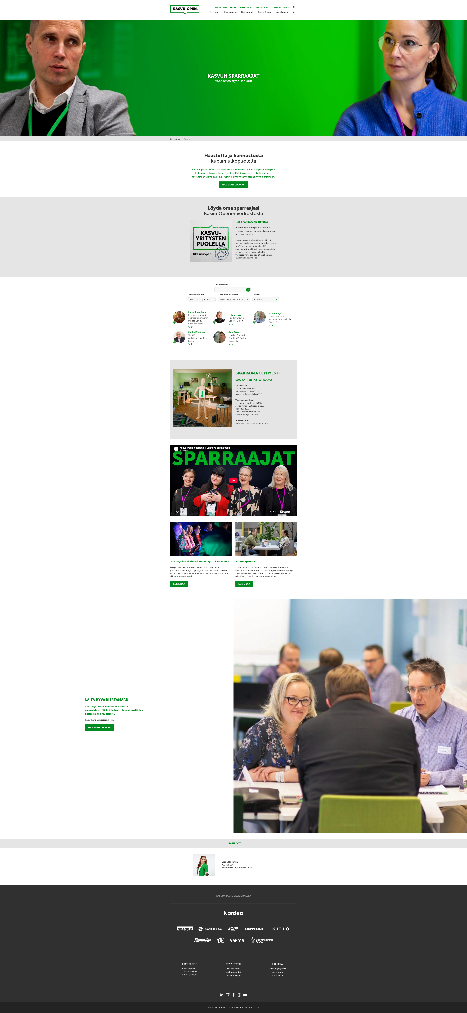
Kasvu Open (264, 12)
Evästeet (255, 1007)
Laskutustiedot (233, 972)
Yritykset (214, 12)
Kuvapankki (277, 975)
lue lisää (179, 584)
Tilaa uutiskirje (233, 975)
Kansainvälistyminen (200, 299)
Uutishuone (281, 12)
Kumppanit (230, 12)
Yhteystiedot (233, 968)
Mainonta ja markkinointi (232, 299)
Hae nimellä (222, 284)
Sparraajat (247, 12)
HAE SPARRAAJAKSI (233, 184)
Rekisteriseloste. (242, 1007)
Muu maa (258, 299)
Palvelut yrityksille (277, 968)
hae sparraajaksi (99, 727)
